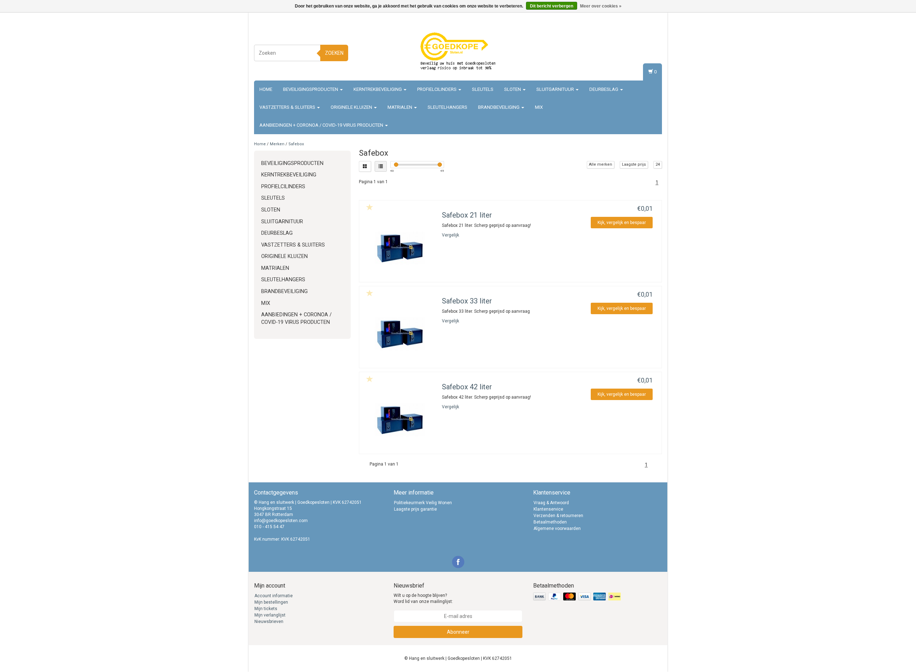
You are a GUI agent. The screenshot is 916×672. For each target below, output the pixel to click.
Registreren (649, 51)
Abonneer (458, 632)
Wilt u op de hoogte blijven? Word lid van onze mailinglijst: (423, 598)
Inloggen (652, 45)
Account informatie (273, 595)
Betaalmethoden (550, 522)
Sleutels (482, 89)
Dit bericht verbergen (551, 6)
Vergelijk (450, 235)
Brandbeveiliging (499, 107)
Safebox (296, 144)
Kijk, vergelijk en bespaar (622, 222)
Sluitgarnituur (555, 89)
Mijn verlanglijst (270, 615)
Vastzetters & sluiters (287, 107)
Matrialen (400, 107)
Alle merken (600, 164)
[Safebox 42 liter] (399, 420)
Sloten (513, 89)
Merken (277, 144)
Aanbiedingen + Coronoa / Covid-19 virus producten (321, 125)
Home (265, 89)
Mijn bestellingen (271, 602)
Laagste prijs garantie (415, 509)
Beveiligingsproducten (311, 89)
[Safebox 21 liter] (399, 248)
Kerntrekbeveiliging (378, 89)
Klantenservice (548, 509)
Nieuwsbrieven (268, 621)
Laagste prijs (634, 164)
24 (658, 164)
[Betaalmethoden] (577, 596)
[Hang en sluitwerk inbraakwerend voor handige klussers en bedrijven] (458, 52)
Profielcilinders (437, 89)
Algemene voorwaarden (557, 528)
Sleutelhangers (447, 107)
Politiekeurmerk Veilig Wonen (423, 502)
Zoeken (334, 53)
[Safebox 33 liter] (399, 334)
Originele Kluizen (352, 107)
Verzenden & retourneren (558, 515)
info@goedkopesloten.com (281, 520)
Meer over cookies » (601, 6)
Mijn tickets (265, 608)
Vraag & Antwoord (551, 502)
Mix (539, 107)
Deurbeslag (604, 89)
